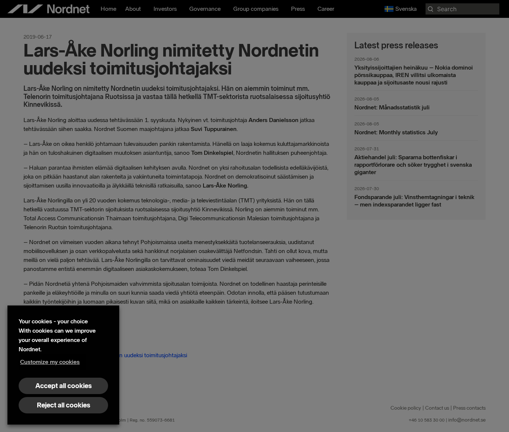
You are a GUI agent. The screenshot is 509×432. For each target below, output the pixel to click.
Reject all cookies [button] (63, 405)
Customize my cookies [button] (50, 361)
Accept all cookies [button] (63, 386)
